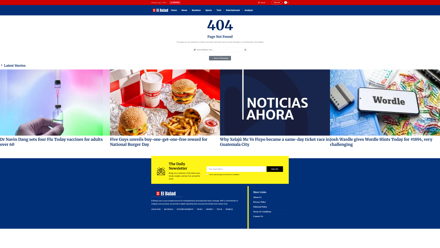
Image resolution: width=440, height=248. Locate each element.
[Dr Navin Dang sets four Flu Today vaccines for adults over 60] (55, 102)
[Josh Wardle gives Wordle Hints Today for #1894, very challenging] (385, 102)
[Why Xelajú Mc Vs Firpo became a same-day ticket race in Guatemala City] (275, 102)
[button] (261, 2)
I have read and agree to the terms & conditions (224, 174)
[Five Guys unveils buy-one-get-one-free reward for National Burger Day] (165, 102)
